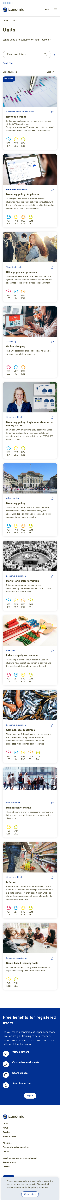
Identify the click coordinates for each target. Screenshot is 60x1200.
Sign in (30, 1096)
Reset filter (8, 63)
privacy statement (39, 1187)
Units (5, 1123)
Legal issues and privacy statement (20, 1158)
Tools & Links (9, 1136)
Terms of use (9, 1162)
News (5, 1128)
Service (6, 1132)
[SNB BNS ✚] (17, 3)
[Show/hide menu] (54, 10)
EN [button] (46, 10)
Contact (6, 1152)
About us (7, 1143)
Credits (6, 1167)
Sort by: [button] (51, 72)
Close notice (30, 1194)
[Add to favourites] (52, 112)
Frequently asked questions (16, 1147)
